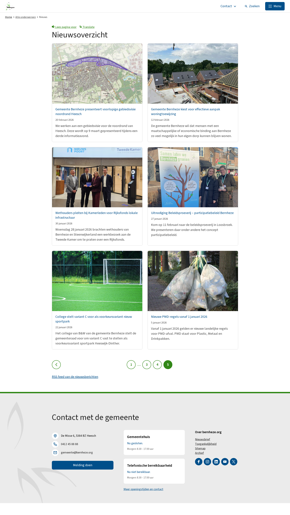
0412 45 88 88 (69, 444)
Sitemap (200, 448)
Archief (199, 453)
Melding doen (82, 465)
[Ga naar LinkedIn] (216, 461)
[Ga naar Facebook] (198, 461)
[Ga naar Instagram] (207, 461)
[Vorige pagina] (56, 364)
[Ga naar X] (233, 461)
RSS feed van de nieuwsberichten (75, 376)
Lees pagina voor (66, 27)
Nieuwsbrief (202, 439)
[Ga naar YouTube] (225, 461)
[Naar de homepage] (10, 6)
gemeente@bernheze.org (77, 452)
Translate (88, 27)
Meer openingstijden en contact (143, 489)
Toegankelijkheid (205, 444)
